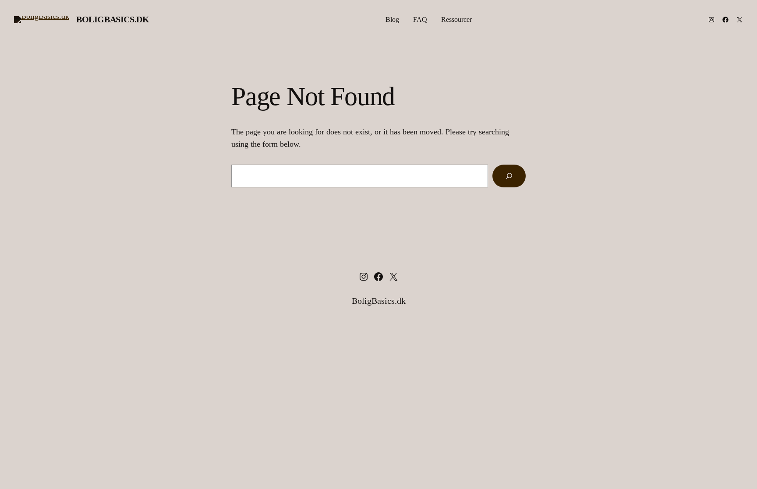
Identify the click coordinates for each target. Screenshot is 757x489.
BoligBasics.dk (112, 19)
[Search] (509, 176)
